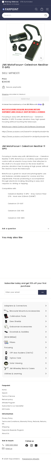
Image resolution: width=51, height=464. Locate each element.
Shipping (5, 94)
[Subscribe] (42, 292)
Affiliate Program (8, 403)
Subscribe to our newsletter (13, 406)
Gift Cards (6, 409)
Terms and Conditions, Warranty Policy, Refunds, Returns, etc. (24, 422)
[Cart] (42, 9)
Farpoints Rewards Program (13, 430)
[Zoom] (41, 58)
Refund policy (7, 399)
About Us (5, 433)
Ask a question (9, 228)
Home (4, 390)
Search (4, 393)
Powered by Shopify (30, 459)
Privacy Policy (7, 418)
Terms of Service (8, 396)
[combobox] (25, 15)
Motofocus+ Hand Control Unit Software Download (23, 126)
